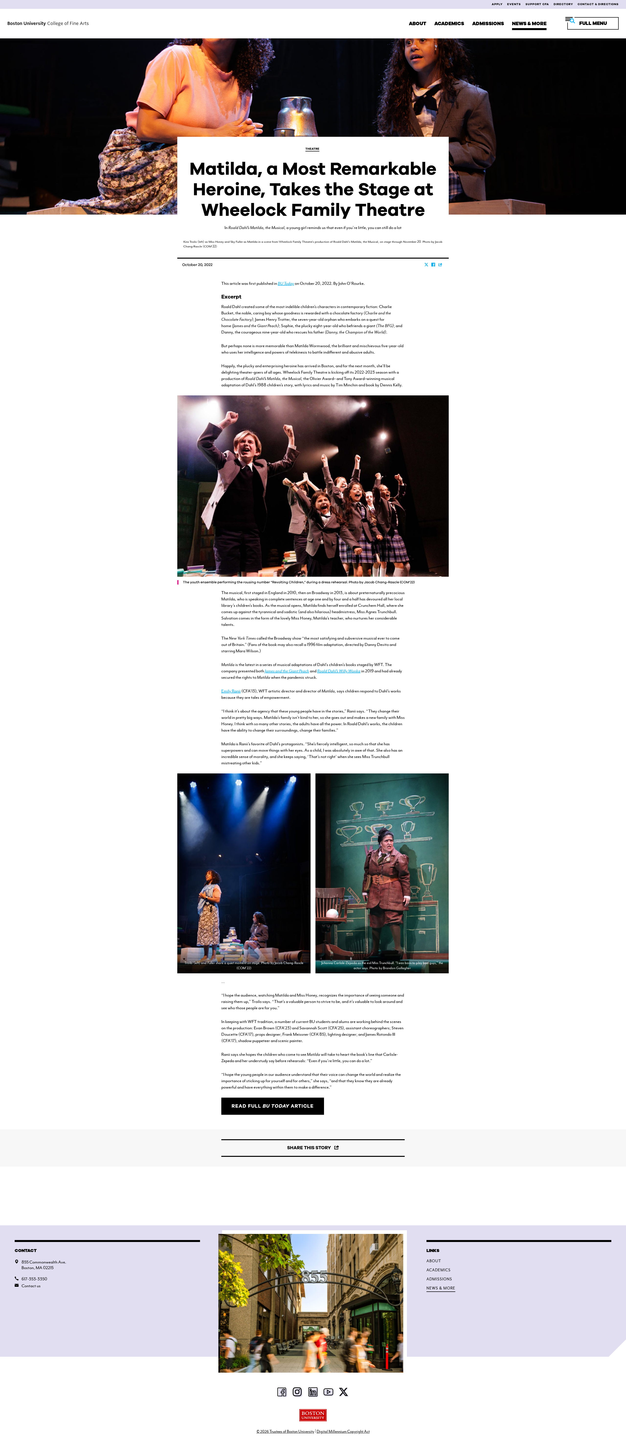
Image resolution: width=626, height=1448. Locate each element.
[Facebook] (282, 1393)
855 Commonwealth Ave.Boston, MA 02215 (44, 1265)
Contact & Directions (598, 4)
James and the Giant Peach (287, 670)
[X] (344, 1393)
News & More (529, 23)
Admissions (488, 23)
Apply (497, 4)
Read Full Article (273, 1106)
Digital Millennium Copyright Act (343, 1431)
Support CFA (537, 4)
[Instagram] (297, 1393)
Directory (563, 4)
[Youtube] (328, 1393)
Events (514, 4)
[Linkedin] (313, 1393)
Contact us (31, 1285)
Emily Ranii (231, 691)
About (417, 23)
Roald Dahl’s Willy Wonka (338, 670)
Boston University (313, 1415)
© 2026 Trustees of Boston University (285, 1431)
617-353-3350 (34, 1278)
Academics (449, 23)
